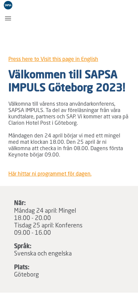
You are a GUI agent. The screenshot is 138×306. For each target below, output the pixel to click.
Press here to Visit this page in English (53, 59)
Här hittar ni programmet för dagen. (49, 174)
